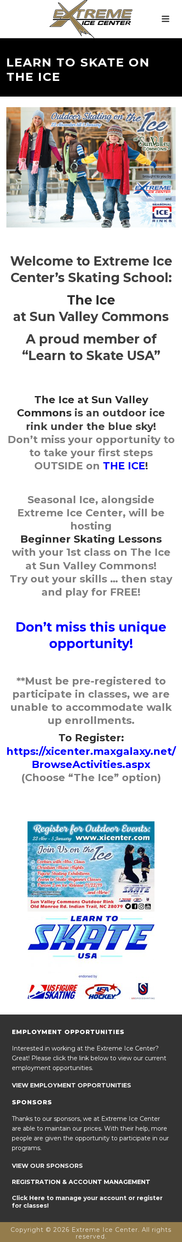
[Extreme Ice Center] (91, 19)
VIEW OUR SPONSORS (47, 1166)
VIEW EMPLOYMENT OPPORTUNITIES (71, 1085)
